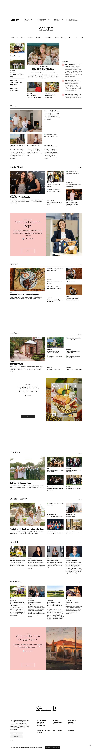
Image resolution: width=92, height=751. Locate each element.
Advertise (71, 730)
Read (28, 251)
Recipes (57, 38)
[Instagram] (12, 740)
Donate (16, 736)
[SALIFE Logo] (46, 29)
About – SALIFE (57, 730)
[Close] (90, 745)
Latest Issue (30, 38)
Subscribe (77, 38)
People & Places (48, 38)
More (79, 167)
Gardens (23, 38)
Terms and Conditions (43, 730)
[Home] (17, 20)
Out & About (39, 38)
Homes (70, 38)
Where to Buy (41, 725)
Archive (39, 732)
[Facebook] (10, 740)
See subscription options (52, 747)
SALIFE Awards (14, 38)
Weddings (63, 38)
